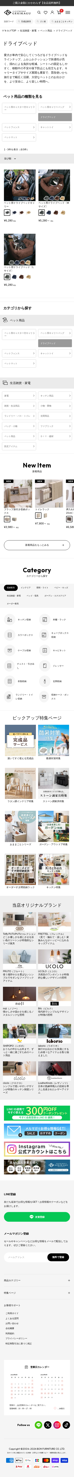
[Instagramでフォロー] (57, 1425)
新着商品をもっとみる (37, 545)
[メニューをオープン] (68, 12)
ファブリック (46, 426)
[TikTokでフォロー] (66, 1425)
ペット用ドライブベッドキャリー (19, 205)
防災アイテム (10, 446)
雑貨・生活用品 (12, 406)
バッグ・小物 (10, 426)
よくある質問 (12, 1318)
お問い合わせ (12, 1323)
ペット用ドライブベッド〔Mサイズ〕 (53, 205)
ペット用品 (46, 30)
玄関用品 (44, 416)
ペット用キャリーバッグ (52, 107)
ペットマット (10, 137)
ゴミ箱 (43, 21)
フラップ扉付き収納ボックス (17, 511)
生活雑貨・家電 (28, 30)
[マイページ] (52, 12)
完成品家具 (26, 21)
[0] (59, 12)
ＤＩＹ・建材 (46, 436)
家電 (6, 396)
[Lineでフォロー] (38, 1425)
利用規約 (10, 1333)
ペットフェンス (12, 127)
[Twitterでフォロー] (48, 1425)
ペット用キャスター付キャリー (18, 108)
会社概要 (10, 1328)
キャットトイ (46, 127)
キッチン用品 (46, 396)
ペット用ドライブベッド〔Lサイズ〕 (19, 269)
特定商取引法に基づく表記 (19, 1343)
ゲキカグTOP (9, 30)
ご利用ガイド (12, 1313)
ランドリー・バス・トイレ (17, 416)
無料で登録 (58, 1257)
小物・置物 (45, 406)
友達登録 (40, 1217)
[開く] (39, 12)
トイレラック (42, 509)
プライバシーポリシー (16, 1338)
